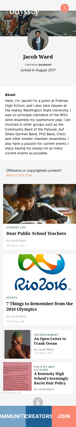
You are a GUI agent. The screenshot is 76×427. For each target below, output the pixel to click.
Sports (11, 297)
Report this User (19, 175)
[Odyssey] (24, 11)
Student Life (16, 227)
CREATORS (39, 416)
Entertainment (46, 334)
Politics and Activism (44, 368)
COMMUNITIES (13, 416)
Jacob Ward (18, 240)
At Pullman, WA (15, 245)
